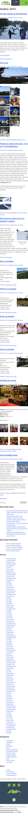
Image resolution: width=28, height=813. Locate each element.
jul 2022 (9, 610)
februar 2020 (10, 648)
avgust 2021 (10, 626)
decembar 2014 (11, 706)
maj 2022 (9, 614)
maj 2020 (9, 643)
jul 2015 (9, 693)
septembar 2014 (11, 709)
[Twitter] (19, 785)
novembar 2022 (11, 609)
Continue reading (5, 55)
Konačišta (9, 746)
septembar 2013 (11, 729)
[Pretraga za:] (10, 502)
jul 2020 (9, 639)
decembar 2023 (11, 591)
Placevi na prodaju (8, 289)
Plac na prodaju (7, 261)
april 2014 (9, 716)
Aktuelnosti (9, 59)
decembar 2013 (11, 724)
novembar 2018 (11, 662)
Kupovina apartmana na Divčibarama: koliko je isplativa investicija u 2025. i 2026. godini (17, 512)
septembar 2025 (11, 564)
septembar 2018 (11, 666)
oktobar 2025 (10, 562)
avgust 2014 (10, 711)
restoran (9, 451)
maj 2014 (9, 715)
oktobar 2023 (10, 592)
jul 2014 (9, 713)
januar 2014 (10, 722)
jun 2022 (9, 612)
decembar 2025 (11, 558)
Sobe (8, 758)
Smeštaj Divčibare (12, 756)
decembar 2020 (11, 635)
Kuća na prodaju (7, 316)
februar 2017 (10, 679)
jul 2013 (9, 731)
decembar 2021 (11, 623)
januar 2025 (10, 571)
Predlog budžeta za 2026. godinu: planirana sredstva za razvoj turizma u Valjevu (17, 528)
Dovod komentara (12, 773)
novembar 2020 (11, 637)
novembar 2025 (11, 560)
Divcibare (19, 139)
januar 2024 (10, 589)
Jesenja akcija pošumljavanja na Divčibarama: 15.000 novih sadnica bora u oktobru (16, 534)
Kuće (8, 747)
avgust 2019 (10, 652)
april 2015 (9, 698)
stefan (8, 549)
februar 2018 (10, 673)
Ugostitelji (8, 449)
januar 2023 (10, 607)
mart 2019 (9, 655)
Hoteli (8, 744)
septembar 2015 (11, 689)
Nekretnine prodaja (11, 285)
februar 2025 (10, 569)
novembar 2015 (11, 686)
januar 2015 (10, 704)
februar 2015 (10, 702)
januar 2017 (10, 680)
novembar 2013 (11, 725)
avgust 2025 (10, 565)
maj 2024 (9, 585)
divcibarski (3, 451)
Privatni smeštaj (11, 755)
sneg (24, 493)
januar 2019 (10, 659)
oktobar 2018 (10, 664)
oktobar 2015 (10, 688)
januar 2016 (10, 684)
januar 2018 (10, 675)
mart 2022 (10, 618)
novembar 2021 (11, 625)
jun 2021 (9, 628)
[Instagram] (14, 785)
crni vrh (19, 212)
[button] (26, 3)
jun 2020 (9, 641)
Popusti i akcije (11, 753)
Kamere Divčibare (16, 543)
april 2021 (9, 630)
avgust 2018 (10, 668)
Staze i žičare (10, 760)
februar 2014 (10, 720)
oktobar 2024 (10, 576)
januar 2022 (10, 621)
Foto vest (4, 63)
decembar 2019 (11, 650)
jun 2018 (9, 671)
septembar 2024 (11, 578)
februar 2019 (10, 657)
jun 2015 (9, 695)
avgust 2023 (10, 596)
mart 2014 (9, 718)
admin (21, 17)
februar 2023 (10, 605)
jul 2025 (9, 567)
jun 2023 (9, 600)
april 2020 (9, 644)
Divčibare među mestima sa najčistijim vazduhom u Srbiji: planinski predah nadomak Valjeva (16, 517)
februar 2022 (10, 619)
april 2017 (9, 677)
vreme (2, 495)
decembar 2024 (11, 573)
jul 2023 (9, 598)
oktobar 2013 (10, 727)
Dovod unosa (10, 771)
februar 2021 (10, 632)
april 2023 (9, 603)
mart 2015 (9, 700)
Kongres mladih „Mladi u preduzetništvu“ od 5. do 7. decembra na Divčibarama (17, 523)
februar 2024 (10, 587)
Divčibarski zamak (8, 380)
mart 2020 (10, 646)
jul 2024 (9, 582)
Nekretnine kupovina (12, 749)
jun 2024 (9, 583)
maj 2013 (9, 732)
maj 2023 (9, 601)
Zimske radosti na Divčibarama (13, 14)
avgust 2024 (10, 580)
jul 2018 (9, 670)
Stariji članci (3, 498)
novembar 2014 (11, 707)
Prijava (8, 770)
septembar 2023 (11, 594)
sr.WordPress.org (11, 775)
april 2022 (9, 616)
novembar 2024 (11, 574)
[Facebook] (9, 785)
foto (24, 139)
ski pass (2, 214)
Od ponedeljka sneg (8, 455)
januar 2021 (10, 634)
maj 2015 (9, 697)
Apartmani (9, 742)
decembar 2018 (11, 661)
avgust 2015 (10, 691)
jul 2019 (9, 653)
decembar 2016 (11, 682)
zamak (14, 451)
